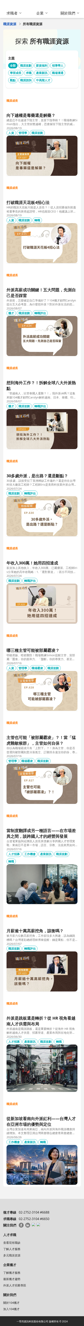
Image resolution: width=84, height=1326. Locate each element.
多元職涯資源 (11, 1255)
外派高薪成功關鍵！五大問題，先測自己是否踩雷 (41, 292)
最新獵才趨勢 (11, 1279)
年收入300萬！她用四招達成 (32, 563)
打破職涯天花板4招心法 (28, 202)
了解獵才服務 (11, 1273)
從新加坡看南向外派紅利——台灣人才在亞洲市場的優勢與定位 (41, 1121)
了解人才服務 (11, 1249)
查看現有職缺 (11, 1243)
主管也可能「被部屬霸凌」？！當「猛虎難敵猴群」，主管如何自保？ (41, 740)
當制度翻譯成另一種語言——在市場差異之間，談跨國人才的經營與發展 (41, 833)
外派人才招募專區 (14, 1285)
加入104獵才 (11, 1309)
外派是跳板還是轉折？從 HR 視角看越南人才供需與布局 (41, 1021)
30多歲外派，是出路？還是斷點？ (37, 475)
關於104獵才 (11, 1303)
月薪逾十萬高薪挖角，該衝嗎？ (35, 930)
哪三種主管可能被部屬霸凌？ (33, 650)
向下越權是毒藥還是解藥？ (31, 115)
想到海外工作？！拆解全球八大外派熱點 (41, 385)
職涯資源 (9, 24)
